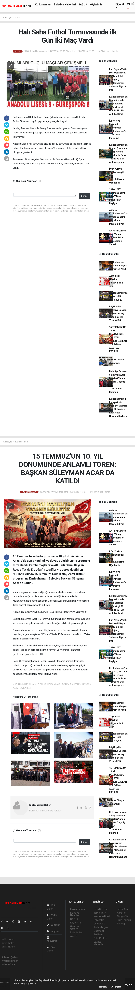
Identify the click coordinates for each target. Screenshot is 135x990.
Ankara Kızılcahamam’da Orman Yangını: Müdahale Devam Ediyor (118, 217)
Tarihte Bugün (101, 927)
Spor (17, 17)
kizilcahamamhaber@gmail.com (45, 810)
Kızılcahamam (43, 4)
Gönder (84, 196)
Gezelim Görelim (74, 927)
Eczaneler (99, 920)
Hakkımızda (8, 939)
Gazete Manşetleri (99, 943)
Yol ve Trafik (100, 912)
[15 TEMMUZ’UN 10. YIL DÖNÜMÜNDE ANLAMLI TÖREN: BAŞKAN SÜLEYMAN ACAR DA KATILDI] (47, 523)
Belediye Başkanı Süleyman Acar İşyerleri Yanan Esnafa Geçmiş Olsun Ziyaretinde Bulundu (118, 381)
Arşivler (55, 931)
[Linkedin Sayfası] (26, 921)
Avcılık (73, 936)
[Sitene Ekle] (9, 928)
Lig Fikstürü (99, 923)
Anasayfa (7, 17)
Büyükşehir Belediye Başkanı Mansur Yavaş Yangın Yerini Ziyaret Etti (118, 313)
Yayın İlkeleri (8, 943)
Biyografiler (123, 916)
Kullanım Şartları (10, 957)
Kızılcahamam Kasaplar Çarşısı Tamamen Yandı (118, 265)
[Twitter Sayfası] (8, 921)
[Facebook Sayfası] (3, 921)
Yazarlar (55, 925)
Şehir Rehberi (100, 938)
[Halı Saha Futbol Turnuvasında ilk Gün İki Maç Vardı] (47, 83)
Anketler (121, 912)
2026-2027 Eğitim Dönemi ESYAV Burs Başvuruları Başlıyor (117, 196)
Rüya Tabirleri (124, 920)
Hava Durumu (101, 909)
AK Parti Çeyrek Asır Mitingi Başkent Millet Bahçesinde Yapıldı (117, 237)
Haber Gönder (9, 964)
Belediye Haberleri (65, 4)
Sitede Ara (122, 909)
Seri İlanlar (99, 934)
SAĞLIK (82, 4)
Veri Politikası (8, 946)
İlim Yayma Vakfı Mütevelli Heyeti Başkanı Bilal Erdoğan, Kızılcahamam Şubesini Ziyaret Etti (118, 79)
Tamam (117, 987)
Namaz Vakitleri (102, 916)
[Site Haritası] (3, 928)
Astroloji (121, 923)
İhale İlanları (76, 932)
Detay (104, 987)
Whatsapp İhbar (10, 961)
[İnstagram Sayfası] (14, 921)
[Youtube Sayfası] (20, 921)
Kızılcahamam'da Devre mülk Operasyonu (118, 296)
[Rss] (32, 921)
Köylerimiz (96, 4)
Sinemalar (99, 931)
